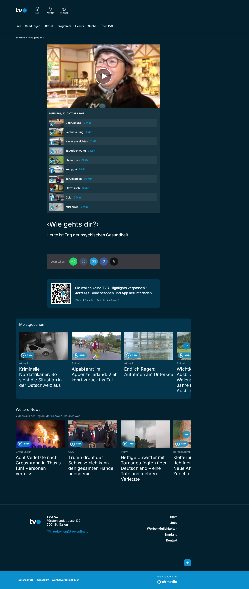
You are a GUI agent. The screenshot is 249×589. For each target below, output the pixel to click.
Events (79, 26)
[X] (114, 261)
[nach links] (20, 346)
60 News (20, 37)
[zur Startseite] (21, 10)
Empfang (170, 534)
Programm (64, 26)
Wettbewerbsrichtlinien (65, 579)
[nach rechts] (186, 346)
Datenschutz (25, 579)
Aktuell (48, 26)
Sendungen (32, 26)
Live (18, 26)
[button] (83, 261)
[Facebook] (104, 261)
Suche (92, 26)
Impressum (42, 579)
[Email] (94, 261)
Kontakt (171, 540)
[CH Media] (167, 581)
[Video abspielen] (103, 76)
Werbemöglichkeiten (162, 528)
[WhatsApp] (73, 261)
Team (173, 517)
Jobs (173, 522)
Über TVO (106, 26)
